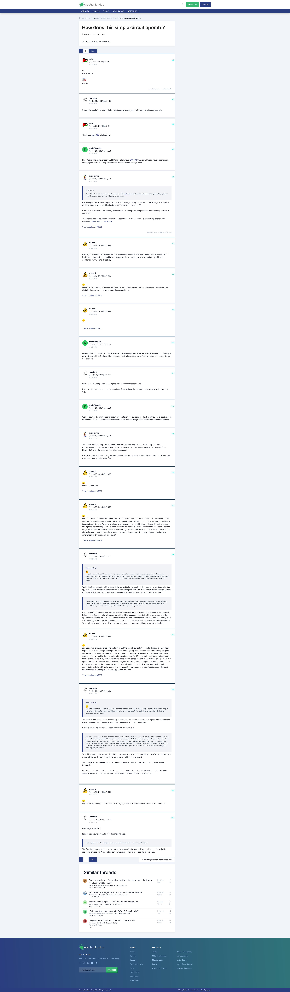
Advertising (115, 959)
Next (92, 51)
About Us (82, 959)
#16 (173, 554)
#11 (173, 373)
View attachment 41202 (92, 328)
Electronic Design (124, 913)
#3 (173, 99)
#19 (173, 790)
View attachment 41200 (92, 227)
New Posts (104, 42)
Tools (106, 11)
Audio (154, 952)
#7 (173, 244)
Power (154, 964)
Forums (96, 11)
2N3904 (133, 160)
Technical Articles (136, 964)
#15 (173, 505)
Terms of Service (193, 990)
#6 (173, 177)
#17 (173, 635)
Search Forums (90, 42)
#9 (173, 310)
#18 (173, 689)
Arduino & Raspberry (184, 952)
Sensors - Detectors (184, 968)
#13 (173, 434)
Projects (133, 960)
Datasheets (133, 11)
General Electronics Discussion (117, 885)
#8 (173, 274)
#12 (173, 406)
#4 (173, 124)
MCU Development (159, 956)
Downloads (134, 976)
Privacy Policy (182, 990)
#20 (172, 818)
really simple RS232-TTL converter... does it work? (112, 920)
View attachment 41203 (92, 491)
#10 (173, 342)
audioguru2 (94, 176)
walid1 (86, 34)
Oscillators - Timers (159, 968)
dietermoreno (93, 895)
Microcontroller (182, 956)
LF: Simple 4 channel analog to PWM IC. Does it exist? (113, 911)
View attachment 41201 (92, 295)
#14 (173, 472)
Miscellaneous (157, 960)
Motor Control (182, 960)
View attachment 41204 (92, 540)
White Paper (134, 972)
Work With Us (103, 959)
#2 (173, 60)
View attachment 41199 (102, 221)
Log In (205, 4)
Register (192, 4)
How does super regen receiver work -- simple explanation (115, 892)
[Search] (183, 4)
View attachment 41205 (92, 675)
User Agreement (206, 990)
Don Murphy (93, 885)
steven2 (92, 243)
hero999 (95, 135)
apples (91, 904)
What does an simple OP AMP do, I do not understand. (113, 902)
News (132, 952)
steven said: (90, 568)
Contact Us (92, 959)
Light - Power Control (184, 964)
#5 (173, 149)
